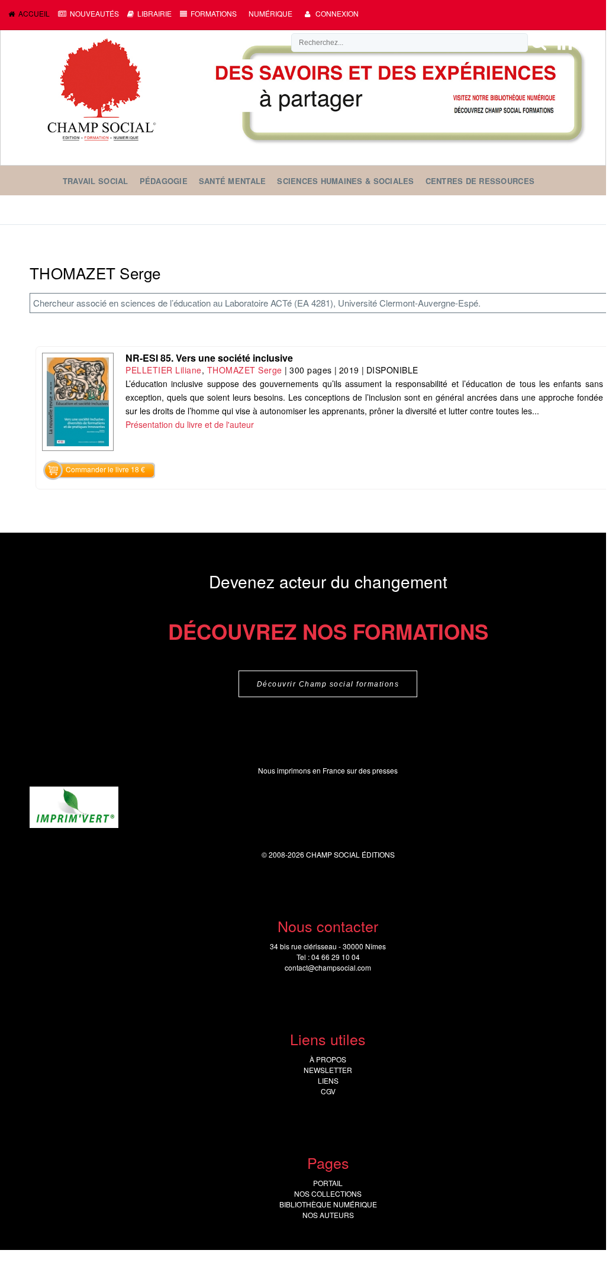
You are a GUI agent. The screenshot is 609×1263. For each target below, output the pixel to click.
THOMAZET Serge (244, 370)
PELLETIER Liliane (163, 370)
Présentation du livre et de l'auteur (189, 424)
